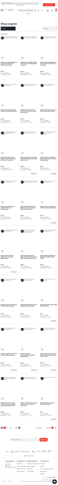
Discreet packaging (21, 466)
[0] (56, 11)
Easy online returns (21, 468)
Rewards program (31, 466)
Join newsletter (30, 471)
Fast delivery (20, 463)
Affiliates (42, 474)
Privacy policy (35, 4)
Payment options (20, 471)
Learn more (29, 444)
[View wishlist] (52, 11)
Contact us (42, 463)
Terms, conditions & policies (46, 468)
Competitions (30, 468)
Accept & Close (49, 4)
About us (42, 466)
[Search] (35, 10)
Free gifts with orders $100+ (33, 463)
